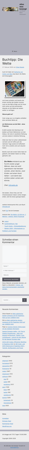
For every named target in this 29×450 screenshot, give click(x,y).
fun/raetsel (5, 363)
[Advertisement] (14, 33)
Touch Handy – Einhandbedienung (15, 226)
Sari (7, 210)
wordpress (7, 384)
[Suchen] (24, 300)
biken (5, 390)
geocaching (5, 366)
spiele (5, 382)
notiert (6, 221)
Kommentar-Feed (7, 423)
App (5, 379)
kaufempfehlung (9, 224)
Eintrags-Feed (6, 421)
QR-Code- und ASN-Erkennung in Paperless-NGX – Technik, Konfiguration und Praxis (13, 346)
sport (4, 387)
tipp (16, 224)
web (3, 405)
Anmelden (5, 418)
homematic (7, 400)
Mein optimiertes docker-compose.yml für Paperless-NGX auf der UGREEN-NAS (13, 315)
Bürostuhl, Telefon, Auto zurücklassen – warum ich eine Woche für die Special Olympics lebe (14, 337)
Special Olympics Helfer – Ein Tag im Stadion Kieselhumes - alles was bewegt (13, 333)
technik (4, 397)
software (5, 376)
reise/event (5, 374)
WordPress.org (6, 426)
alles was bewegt (23, 6)
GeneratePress (14, 447)
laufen (6, 392)
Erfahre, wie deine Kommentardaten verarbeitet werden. (13, 287)
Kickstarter (5, 368)
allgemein (5, 361)
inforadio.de (13, 185)
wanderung (7, 395)
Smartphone (7, 403)
